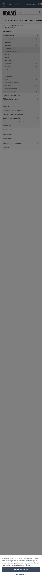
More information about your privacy (16, 565)
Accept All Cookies (21, 570)
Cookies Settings (21, 574)
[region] (21, 566)
